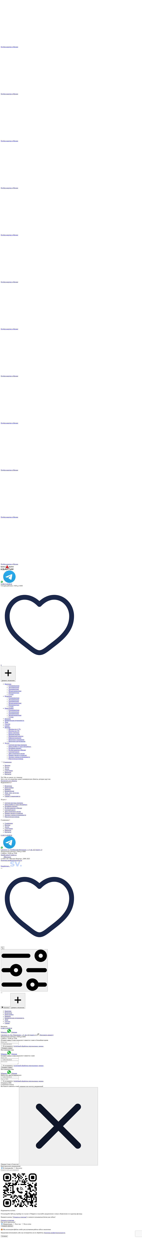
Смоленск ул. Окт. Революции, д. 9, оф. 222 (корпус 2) (19, 1035)
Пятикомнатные (14, 692)
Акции (7, 769)
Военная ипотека (14, 734)
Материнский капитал (16, 736)
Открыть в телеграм (7, 1220)
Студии (11, 694)
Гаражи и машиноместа (12, 796)
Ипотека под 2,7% (14, 729)
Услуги (7, 743)
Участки (7, 724)
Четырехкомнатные (15, 691)
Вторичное (8, 696)
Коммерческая (9, 791)
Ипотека (7, 727)
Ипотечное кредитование (17, 741)
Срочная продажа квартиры (18, 745)
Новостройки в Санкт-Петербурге (20, 746)
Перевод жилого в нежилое (18, 755)
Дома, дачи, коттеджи (12, 793)
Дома (6, 722)
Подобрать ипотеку (15, 748)
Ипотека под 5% (14, 731)
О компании (7, 762)
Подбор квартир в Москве (17, 750)
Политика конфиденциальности (11, 860)
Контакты (8, 774)
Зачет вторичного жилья (17, 753)
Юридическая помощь (16, 759)
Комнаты (8, 719)
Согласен (4, 1236)
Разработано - (5, 866)
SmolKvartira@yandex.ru (9, 855)
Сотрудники (9, 770)
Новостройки (9, 708)
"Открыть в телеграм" (19, 1217)
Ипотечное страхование (16, 739)
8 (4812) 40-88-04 (6, 584)
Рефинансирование (15, 738)
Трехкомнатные (14, 689)
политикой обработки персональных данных (28, 1046)
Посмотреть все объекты (9, 781)
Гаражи (7, 726)
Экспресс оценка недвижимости (19, 757)
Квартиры (8, 684)
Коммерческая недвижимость (14, 720)
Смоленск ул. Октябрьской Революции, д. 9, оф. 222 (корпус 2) (21, 850)
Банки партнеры (14, 732)
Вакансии (8, 772)
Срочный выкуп (14, 752)
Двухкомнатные (14, 687)
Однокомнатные (14, 686)
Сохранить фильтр (7, 1226)
